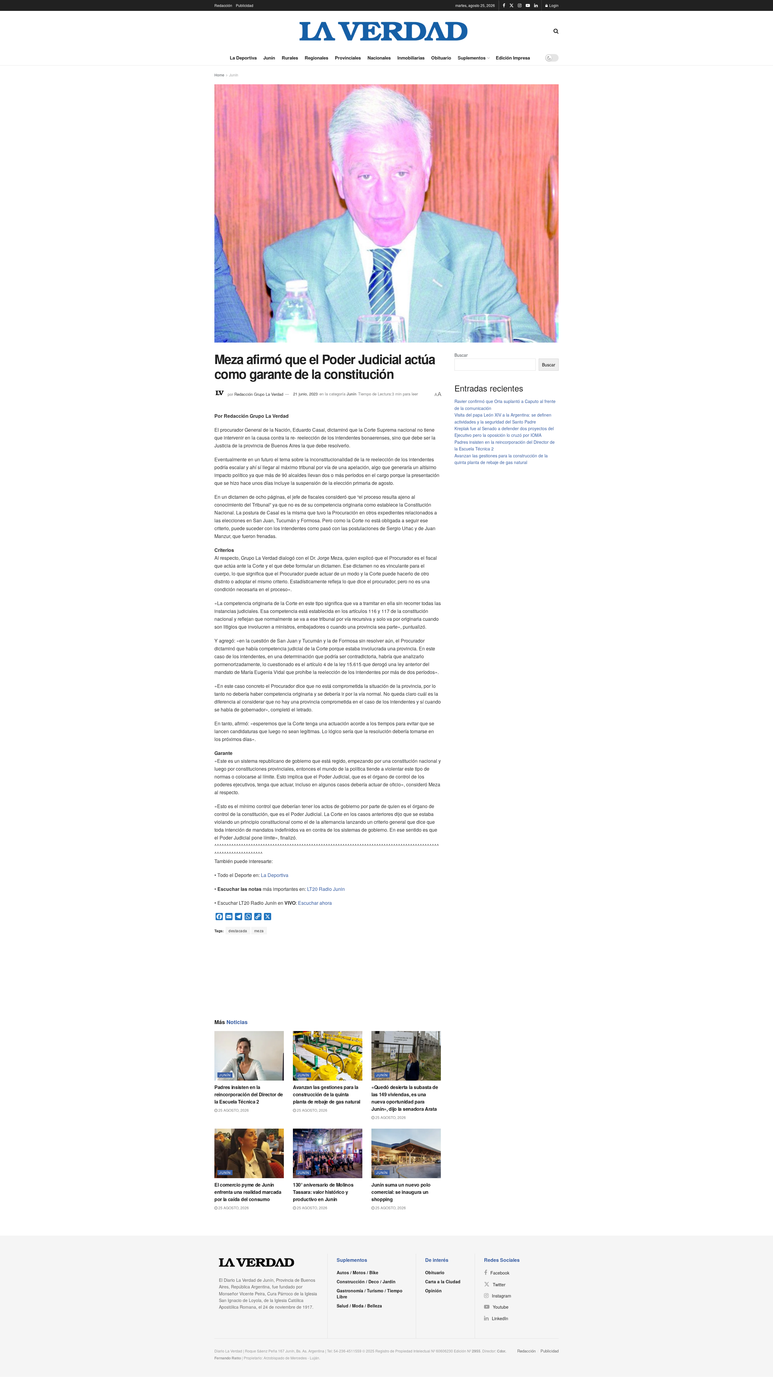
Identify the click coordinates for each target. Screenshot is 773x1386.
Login (553, 5)
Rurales (290, 57)
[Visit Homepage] (384, 30)
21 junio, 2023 (305, 394)
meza (259, 930)
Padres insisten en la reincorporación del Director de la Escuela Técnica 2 (248, 1094)
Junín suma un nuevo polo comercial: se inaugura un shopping (400, 1192)
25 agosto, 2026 (233, 1110)
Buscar (461, 355)
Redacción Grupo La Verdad (258, 394)
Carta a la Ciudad (442, 1281)
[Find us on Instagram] (519, 5)
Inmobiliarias (411, 57)
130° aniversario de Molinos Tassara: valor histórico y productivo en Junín (323, 1192)
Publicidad (244, 5)
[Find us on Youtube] (528, 5)
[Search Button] (556, 30)
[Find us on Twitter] (511, 5)
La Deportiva (243, 57)
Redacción (223, 5)
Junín (269, 57)
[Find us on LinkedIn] (536, 5)
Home (219, 74)
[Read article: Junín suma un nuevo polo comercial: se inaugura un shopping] (406, 1153)
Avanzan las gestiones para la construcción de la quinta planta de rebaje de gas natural (326, 1094)
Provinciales (348, 57)
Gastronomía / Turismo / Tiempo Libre (370, 1294)
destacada (238, 930)
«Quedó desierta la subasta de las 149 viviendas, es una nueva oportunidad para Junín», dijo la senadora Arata (404, 1098)
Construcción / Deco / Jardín (366, 1281)
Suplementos (472, 57)
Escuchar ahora (315, 902)
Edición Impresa (513, 57)
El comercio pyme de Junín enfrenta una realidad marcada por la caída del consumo (247, 1192)
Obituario (441, 57)
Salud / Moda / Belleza (359, 1306)
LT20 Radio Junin (326, 888)
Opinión (433, 1291)
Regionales (316, 57)
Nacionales (379, 57)
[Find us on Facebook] (504, 5)
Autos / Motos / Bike (357, 1272)
